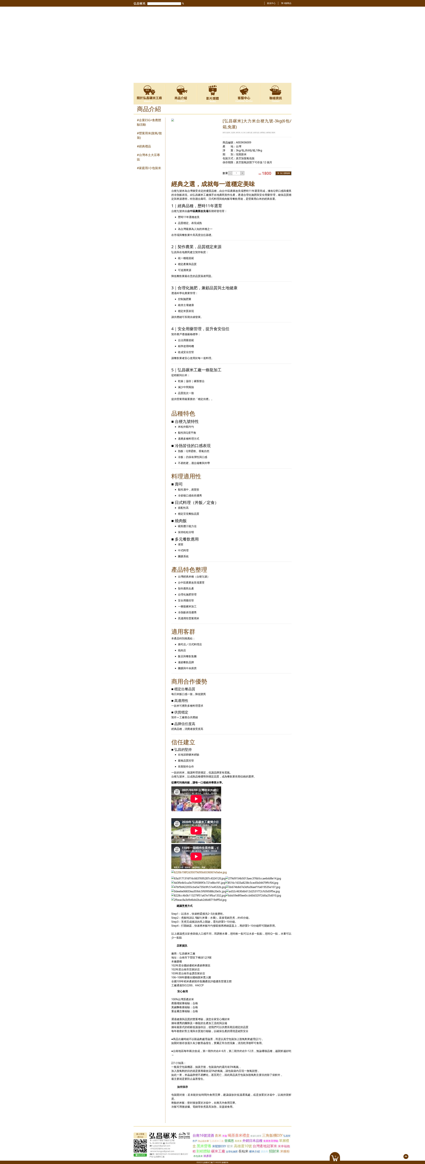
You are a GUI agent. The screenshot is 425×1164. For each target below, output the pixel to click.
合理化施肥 (232, 1151)
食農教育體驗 (270, 1140)
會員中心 (271, 3)
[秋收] (212, 8)
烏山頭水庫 (203, 1140)
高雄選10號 (243, 1146)
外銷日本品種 (252, 1140)
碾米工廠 (218, 1151)
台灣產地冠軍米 (265, 1146)
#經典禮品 (144, 146)
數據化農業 (256, 1135)
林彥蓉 (208, 1156)
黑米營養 (204, 1145)
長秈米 (243, 1151)
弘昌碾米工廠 (217, 1140)
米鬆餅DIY (219, 1146)
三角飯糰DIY (272, 1135)
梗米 (230, 1146)
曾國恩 (229, 1140)
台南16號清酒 (203, 1135)
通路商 (264, 1151)
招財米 (274, 1151)
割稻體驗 (203, 1151)
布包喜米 (198, 1156)
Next (287, 45)
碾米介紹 (254, 1151)
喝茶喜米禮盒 (239, 1135)
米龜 (224, 1135)
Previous (138, 45)
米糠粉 (285, 1151)
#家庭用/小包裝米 (149, 168)
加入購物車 (285, 173)
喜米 (218, 1135)
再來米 (238, 1140)
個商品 (287, 3)
